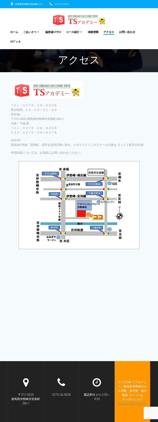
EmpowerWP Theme (132, 404)
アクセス (108, 32)
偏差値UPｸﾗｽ (53, 32)
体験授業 (93, 32)
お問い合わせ (127, 32)
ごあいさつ (30, 32)
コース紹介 (72, 32)
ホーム (14, 32)
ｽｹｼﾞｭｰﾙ (15, 41)
